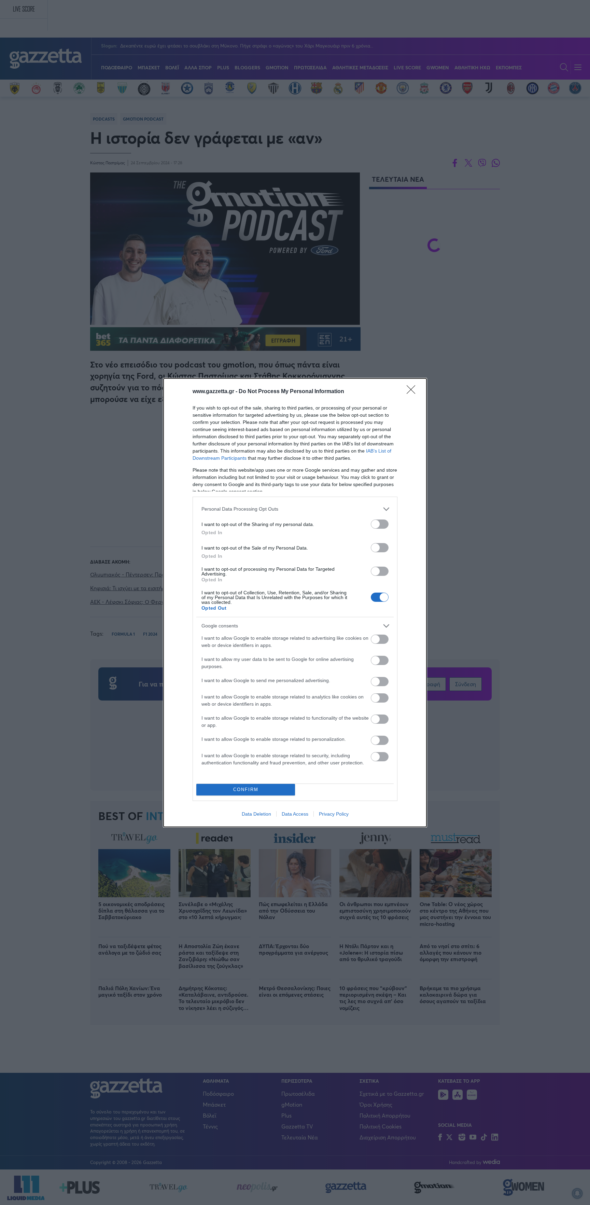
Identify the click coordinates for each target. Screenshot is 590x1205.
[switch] (380, 524)
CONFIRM (245, 789)
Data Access (295, 814)
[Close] (413, 391)
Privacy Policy (334, 814)
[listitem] (295, 509)
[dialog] (295, 602)
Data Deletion (256, 814)
